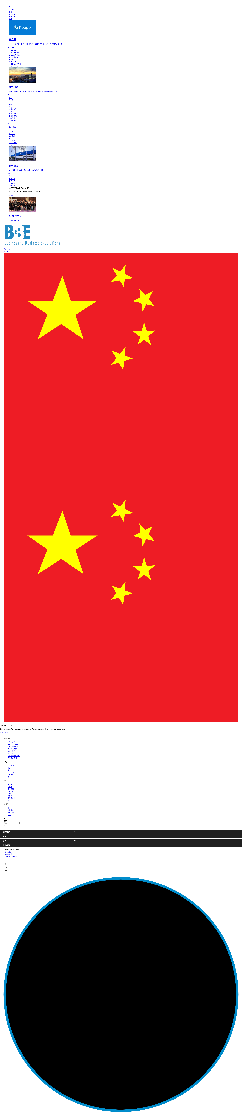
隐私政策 (8, 852)
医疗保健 (12, 118)
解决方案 (6, 832)
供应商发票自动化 (15, 64)
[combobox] (12, 823)
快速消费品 (13, 114)
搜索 (5, 819)
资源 (4, 841)
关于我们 (12, 10)
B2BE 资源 (12, 127)
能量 (10, 105)
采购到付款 (13, 59)
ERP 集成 (12, 136)
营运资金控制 (13, 66)
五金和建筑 (13, 116)
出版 (10, 111)
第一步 (11, 138)
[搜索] (4, 825)
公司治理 (12, 14)
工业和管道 (13, 121)
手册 (10, 129)
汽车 (10, 98)
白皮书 (11, 145)
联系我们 (6, 845)
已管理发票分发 (14, 55)
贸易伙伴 (12, 141)
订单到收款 (13, 50)
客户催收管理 (13, 57)
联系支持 (12, 181)
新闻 (10, 19)
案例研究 (12, 134)
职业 (10, 12)
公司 (4, 836)
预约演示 (12, 196)
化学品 (11, 100)
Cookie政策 (8, 854)
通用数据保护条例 (11, 856)
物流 (10, 107)
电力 (10, 102)
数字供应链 (13, 62)
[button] (121, 604)
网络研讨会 (13, 143)
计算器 (11, 132)
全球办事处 (13, 186)
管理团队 (12, 17)
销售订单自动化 (14, 53)
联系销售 (12, 179)
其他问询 (12, 183)
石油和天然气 (13, 109)
